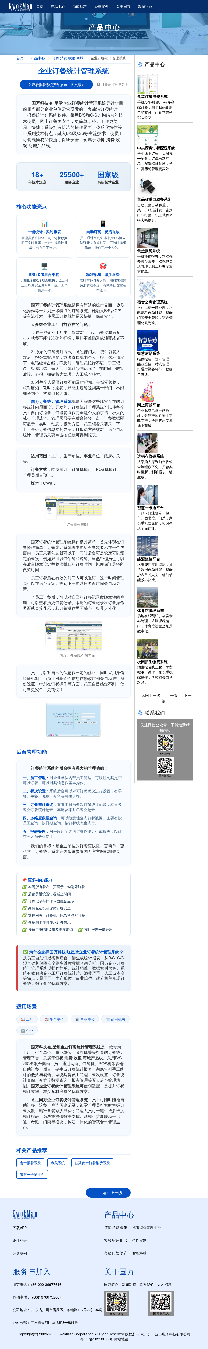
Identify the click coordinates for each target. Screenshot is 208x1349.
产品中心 (58, 6)
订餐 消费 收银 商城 (67, 57)
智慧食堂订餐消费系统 (92, 1162)
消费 (115, 1227)
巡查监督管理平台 (146, 1227)
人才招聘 (164, 1284)
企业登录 (20, 1240)
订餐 (107, 1227)
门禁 (115, 1252)
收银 (123, 1227)
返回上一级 (112, 1192)
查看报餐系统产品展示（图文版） (58, 84)
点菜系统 (58, 1162)
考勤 (107, 1252)
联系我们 (147, 1284)
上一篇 (172, 695)
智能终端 (139, 1252)
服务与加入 (32, 1271)
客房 (107, 1240)
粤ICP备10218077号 (96, 1338)
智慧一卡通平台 (32, 1174)
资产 (123, 1252)
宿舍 (115, 1240)
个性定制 (139, 1240)
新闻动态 (80, 6)
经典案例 (101, 6)
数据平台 (145, 6)
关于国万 (123, 6)
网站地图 (121, 1338)
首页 (39, 6)
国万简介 (111, 1284)
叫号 (123, 1240)
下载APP (20, 1227)
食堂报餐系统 (30, 1162)
